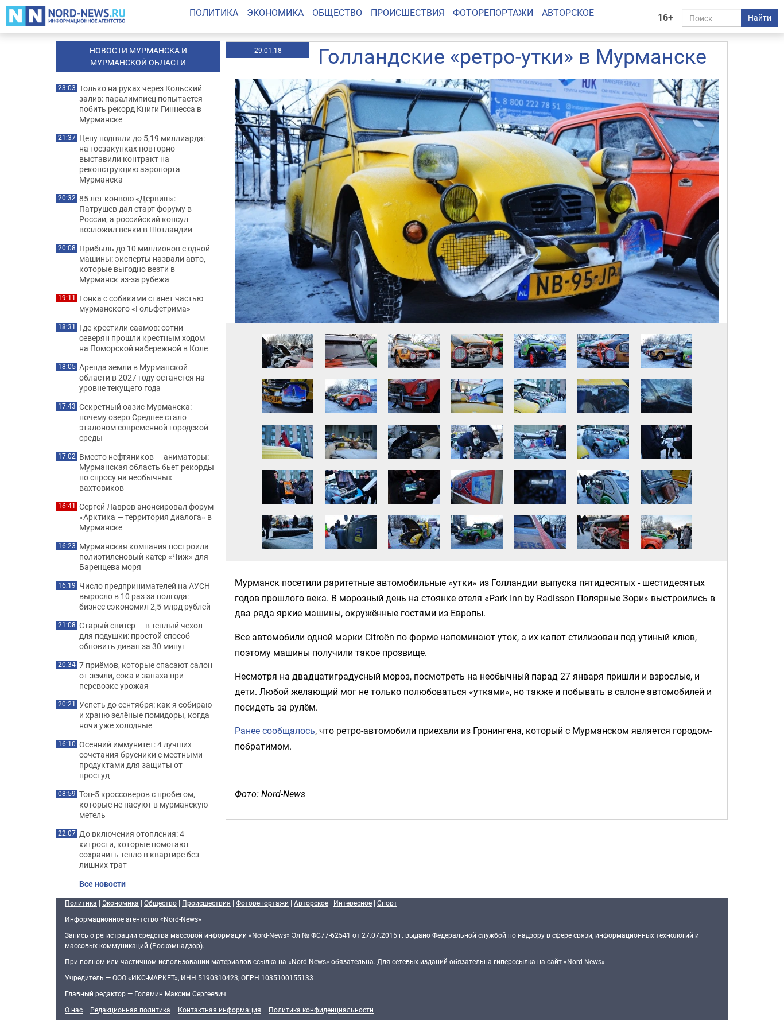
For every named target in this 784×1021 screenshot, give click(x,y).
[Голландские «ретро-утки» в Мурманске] (287, 333)
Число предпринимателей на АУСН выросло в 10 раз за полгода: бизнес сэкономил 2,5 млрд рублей (145, 596)
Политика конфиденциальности (321, 1009)
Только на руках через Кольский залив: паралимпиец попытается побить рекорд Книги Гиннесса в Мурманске (141, 104)
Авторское (568, 12)
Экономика (275, 12)
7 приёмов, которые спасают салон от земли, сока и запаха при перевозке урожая (145, 675)
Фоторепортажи (493, 12)
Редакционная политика (130, 1009)
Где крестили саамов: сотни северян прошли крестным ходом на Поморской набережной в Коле (143, 338)
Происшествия (407, 12)
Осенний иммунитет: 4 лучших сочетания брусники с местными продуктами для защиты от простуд (141, 760)
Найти (759, 17)
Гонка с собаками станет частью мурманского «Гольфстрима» (141, 303)
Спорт (387, 902)
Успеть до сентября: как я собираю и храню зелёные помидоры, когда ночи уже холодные (145, 715)
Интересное (352, 902)
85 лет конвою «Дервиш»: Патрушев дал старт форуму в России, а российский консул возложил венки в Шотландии (135, 214)
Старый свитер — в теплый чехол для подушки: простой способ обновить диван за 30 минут (141, 635)
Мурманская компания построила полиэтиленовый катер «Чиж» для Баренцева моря (144, 556)
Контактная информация (219, 1009)
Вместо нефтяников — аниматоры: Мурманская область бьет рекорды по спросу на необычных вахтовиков (146, 472)
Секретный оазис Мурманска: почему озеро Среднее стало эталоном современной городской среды (143, 422)
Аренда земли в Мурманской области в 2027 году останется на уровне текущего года (142, 377)
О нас (74, 1009)
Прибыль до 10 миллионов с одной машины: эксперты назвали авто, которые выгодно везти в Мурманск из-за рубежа (144, 264)
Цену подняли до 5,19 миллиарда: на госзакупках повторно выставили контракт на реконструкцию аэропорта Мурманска (142, 159)
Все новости (102, 884)
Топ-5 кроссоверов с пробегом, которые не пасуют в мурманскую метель (143, 804)
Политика (213, 12)
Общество (337, 12)
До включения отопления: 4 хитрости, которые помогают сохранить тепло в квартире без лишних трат (139, 849)
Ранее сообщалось (275, 730)
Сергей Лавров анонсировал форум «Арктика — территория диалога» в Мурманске (146, 517)
